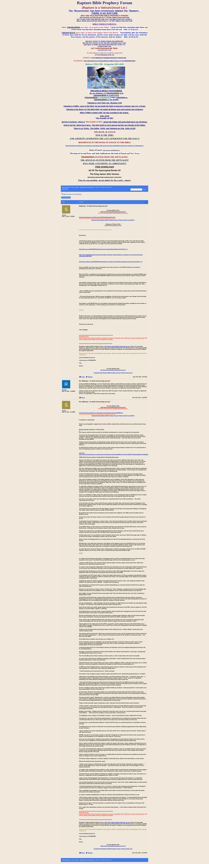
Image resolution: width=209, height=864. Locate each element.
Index (72, 187)
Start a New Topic (66, 197)
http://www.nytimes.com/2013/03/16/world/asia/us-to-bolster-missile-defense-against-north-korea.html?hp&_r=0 (110, 261)
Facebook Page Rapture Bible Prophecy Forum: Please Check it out (113, 372)
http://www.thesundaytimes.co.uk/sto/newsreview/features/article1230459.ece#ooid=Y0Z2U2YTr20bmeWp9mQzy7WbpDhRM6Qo (115, 454)
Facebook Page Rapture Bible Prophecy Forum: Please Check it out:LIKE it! (113, 220)
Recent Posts (65, 189)
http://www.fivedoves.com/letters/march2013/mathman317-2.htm (97, 217)
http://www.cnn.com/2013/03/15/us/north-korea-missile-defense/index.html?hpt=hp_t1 (103, 249)
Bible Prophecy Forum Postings (87, 187)
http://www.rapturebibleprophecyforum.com (113, 211)
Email (83, 377)
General (77, 187)
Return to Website (66, 187)
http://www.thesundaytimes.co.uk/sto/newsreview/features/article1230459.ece (101, 413)
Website (90, 377)
